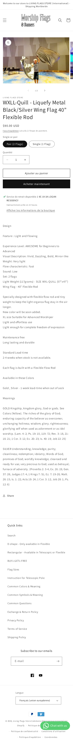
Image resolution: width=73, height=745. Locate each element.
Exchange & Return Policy (22, 612)
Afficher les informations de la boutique (31, 210)
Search (11, 535)
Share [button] (10, 495)
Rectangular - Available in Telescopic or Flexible (36, 552)
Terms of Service (17, 628)
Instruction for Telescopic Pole (26, 578)
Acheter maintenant (36, 184)
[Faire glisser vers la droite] (45, 90)
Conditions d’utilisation (54, 731)
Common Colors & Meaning (23, 586)
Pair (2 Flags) (15, 144)
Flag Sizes (13, 569)
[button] (5, 20)
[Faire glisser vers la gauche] (28, 90)
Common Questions (19, 603)
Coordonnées (51, 737)
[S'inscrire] (58, 661)
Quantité (7, 152)
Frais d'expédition (11, 131)
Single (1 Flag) (42, 144)
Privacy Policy (15, 620)
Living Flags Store (22, 721)
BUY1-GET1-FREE (17, 561)
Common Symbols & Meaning (25, 594)
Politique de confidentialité (24, 731)
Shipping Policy (16, 637)
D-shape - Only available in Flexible (28, 544)
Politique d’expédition (30, 737)
